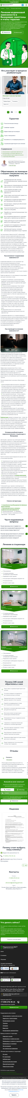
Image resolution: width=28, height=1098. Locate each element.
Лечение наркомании (16, 8)
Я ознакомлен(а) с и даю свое (15, 797)
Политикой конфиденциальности (16, 796)
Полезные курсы (18, 32)
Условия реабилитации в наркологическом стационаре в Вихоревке (13, 156)
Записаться (7, 32)
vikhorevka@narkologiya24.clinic (14, 882)
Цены (2, 951)
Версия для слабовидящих (9, 972)
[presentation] (2, 556)
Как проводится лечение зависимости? (12, 153)
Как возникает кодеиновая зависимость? (13, 151)
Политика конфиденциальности (8, 1072)
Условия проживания (6, 963)
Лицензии (3, 959)
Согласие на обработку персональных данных (12, 798)
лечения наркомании (20, 475)
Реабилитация (4, 417)
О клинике (3, 955)
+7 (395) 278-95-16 (14, 2)
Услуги (7, 8)
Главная (2, 8)
